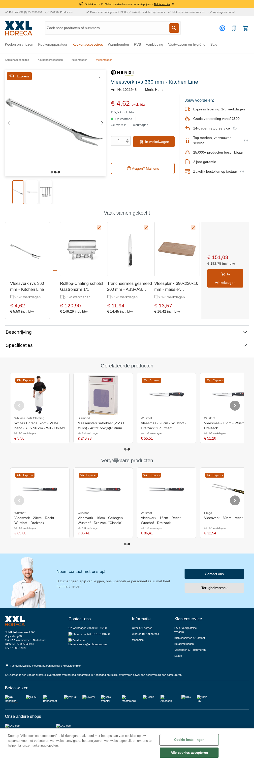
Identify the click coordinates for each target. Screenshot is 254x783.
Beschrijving (19, 332)
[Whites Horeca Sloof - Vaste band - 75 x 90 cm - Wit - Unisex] (40, 395)
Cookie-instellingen (189, 740)
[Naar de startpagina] (18, 28)
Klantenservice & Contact (189, 637)
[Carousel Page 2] (128, 449)
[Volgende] (102, 123)
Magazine (138, 639)
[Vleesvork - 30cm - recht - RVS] (230, 489)
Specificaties (19, 345)
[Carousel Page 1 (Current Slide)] (125, 449)
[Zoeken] (174, 28)
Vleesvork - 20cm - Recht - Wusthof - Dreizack (35, 520)
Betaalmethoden (184, 643)
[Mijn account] (223, 28)
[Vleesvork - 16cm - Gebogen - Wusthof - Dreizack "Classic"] (103, 489)
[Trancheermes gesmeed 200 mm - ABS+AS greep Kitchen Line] (130, 249)
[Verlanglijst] (234, 28)
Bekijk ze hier (162, 4)
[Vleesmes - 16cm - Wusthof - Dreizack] (230, 395)
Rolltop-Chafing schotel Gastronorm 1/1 (81, 286)
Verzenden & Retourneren (190, 649)
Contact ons (214, 574)
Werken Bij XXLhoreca (145, 633)
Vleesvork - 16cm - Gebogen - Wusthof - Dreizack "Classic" (101, 520)
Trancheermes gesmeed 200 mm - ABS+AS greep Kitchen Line (129, 287)
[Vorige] (8, 123)
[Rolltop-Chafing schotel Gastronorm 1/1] (82, 249)
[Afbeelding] (52, 172)
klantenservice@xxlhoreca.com (87, 644)
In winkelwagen (156, 142)
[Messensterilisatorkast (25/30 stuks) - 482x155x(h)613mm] (103, 395)
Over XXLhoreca (142, 627)
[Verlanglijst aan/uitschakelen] (99, 76)
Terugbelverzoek (214, 588)
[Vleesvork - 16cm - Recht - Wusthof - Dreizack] (166, 489)
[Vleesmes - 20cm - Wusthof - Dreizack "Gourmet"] (166, 395)
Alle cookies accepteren (189, 752)
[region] (127, 755)
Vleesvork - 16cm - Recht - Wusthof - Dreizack (162, 520)
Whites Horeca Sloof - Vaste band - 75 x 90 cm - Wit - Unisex (39, 425)
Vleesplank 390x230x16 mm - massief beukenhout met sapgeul (176, 287)
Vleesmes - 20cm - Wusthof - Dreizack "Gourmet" (164, 425)
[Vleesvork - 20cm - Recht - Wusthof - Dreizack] (40, 489)
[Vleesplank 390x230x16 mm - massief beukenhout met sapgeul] (177, 249)
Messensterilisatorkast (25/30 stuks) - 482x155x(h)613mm (101, 425)
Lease (178, 655)
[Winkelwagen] (245, 28)
